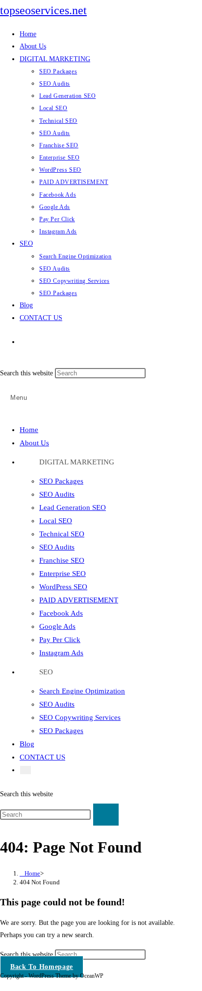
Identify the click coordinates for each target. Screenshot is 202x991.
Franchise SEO (61, 560)
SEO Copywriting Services (80, 717)
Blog (27, 744)
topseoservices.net (43, 10)
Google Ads (57, 626)
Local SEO (55, 521)
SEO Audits (57, 494)
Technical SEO (61, 534)
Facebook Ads (61, 613)
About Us (34, 443)
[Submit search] (106, 814)
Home (29, 430)
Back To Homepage (41, 966)
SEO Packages (61, 481)
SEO (46, 672)
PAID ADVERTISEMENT (78, 600)
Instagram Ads (61, 653)
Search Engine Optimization (82, 691)
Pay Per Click (59, 640)
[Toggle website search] (29, 342)
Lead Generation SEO (72, 507)
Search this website (27, 373)
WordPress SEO (63, 587)
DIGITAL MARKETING (76, 462)
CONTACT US (42, 757)
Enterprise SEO (62, 573)
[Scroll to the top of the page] (2, 985)
